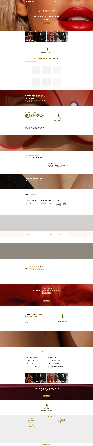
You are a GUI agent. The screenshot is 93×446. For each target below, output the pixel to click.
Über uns (40, 1)
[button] (63, 1)
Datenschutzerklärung (61, 422)
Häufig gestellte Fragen (57, 1)
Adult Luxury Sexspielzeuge (46, 1)
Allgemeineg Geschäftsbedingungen (61, 418)
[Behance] (52, 416)
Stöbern (62, 1)
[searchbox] (31, 61)
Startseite (36, 1)
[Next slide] (67, 36)
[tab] (35, 357)
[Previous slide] (25, 36)
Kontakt (52, 1)
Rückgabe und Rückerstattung (61, 420)
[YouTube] (51, 416)
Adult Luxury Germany (29, 1)
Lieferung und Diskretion (62, 419)
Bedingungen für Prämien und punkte (61, 421)
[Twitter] (48, 416)
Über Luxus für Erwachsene (61, 423)
